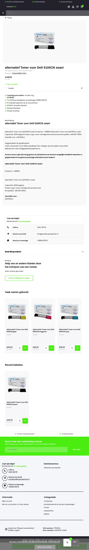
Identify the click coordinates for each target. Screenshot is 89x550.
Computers (48, 501)
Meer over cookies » (45, 547)
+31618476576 (42, 240)
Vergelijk (11, 88)
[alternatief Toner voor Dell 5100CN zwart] (17, 385)
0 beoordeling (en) (19, 73)
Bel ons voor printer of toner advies (15, 504)
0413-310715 (41, 227)
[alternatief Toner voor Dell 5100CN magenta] (43, 312)
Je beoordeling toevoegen (19, 278)
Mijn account (7, 501)
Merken (46, 514)
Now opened (25, 221)
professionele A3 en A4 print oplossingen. (59, 504)
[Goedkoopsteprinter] (11, 7)
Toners (46, 508)
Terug (9, 18)
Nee (74, 542)
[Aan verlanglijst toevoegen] (81, 88)
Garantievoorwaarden (52, 468)
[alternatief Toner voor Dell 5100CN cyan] (69, 312)
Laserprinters (49, 511)
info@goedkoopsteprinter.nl (47, 234)
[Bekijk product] (25, 348)
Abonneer (77, 449)
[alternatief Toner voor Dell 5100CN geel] (17, 312)
